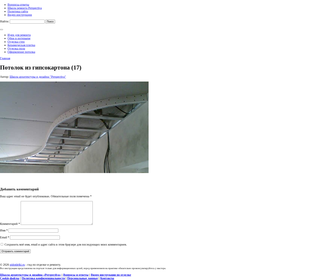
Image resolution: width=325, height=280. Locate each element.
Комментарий (10, 223)
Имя (4, 230)
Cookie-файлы (9, 278)
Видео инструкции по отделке (111, 274)
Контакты (107, 278)
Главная (5, 58)
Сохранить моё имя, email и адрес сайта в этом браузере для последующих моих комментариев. (66, 244)
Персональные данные (82, 278)
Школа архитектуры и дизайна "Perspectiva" (38, 76)
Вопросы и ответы (76, 274)
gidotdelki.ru (17, 264)
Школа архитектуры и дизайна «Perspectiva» (30, 274)
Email (4, 237)
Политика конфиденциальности (43, 278)
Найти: (4, 21)
